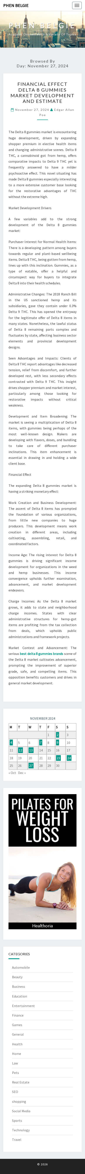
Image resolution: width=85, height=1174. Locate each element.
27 (31, 765)
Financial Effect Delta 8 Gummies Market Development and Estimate (42, 92)
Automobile (21, 967)
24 (69, 758)
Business (18, 986)
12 (20, 750)
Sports (17, 1120)
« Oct (12, 773)
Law (15, 1063)
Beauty (17, 977)
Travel (16, 1139)
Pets (15, 1072)
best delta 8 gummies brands (41, 653)
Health (17, 1044)
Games (17, 1025)
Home (16, 1053)
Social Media (21, 1111)
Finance (18, 1015)
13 (31, 750)
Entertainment (23, 1006)
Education (19, 996)
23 (58, 758)
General (18, 1034)
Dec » (22, 773)
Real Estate (20, 1082)
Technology (21, 1130)
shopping (19, 1101)
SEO (15, 1092)
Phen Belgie (16, 5)
